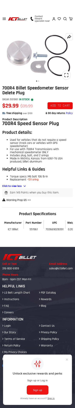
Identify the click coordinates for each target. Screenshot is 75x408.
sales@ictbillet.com (61, 268)
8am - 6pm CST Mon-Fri (16, 279)
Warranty (46, 346)
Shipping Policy (49, 339)
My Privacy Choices (15, 352)
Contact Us (47, 326)
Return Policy (11, 346)
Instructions (11, 299)
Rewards (46, 299)
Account (53, 19)
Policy (69, 113)
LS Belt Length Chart (16, 293)
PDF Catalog (48, 293)
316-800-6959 (10, 268)
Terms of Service (14, 339)
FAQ (6, 306)
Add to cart (60, 106)
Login (7, 326)
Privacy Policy (48, 332)
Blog (43, 306)
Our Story (9, 332)
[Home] (17, 19)
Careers (8, 312)
